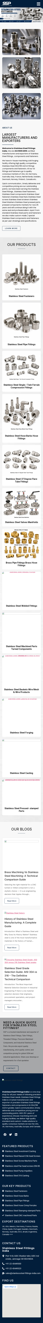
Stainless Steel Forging (21, 732)
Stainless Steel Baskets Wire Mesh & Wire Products (21, 690)
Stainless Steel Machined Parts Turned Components (21, 647)
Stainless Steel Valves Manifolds (21, 522)
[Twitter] (10, 1134)
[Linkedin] (16, 1134)
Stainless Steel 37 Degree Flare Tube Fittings (21, 480)
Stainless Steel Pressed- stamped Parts (21, 809)
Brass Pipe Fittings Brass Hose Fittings (21, 564)
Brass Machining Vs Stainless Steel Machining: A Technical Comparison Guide (21, 876)
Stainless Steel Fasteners (21, 296)
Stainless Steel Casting (21, 773)
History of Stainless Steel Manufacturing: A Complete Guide (20, 922)
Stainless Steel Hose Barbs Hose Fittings (21, 437)
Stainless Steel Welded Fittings (21, 606)
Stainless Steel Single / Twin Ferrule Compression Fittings (22, 386)
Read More (11, 901)
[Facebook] (5, 1134)
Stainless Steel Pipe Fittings (22, 344)
